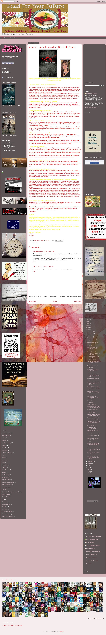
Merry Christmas (6, 494)
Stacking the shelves (7, 511)
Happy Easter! (5, 477)
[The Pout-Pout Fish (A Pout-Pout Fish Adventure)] (79, 606)
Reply (34, 262)
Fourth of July (5, 465)
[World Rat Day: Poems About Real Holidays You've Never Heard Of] (27, 616)
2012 (87, 327)
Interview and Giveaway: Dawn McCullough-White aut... (93, 339)
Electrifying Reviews (91, 557)
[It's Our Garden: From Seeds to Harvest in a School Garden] (21, 614)
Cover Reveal (5, 460)
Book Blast (4, 447)
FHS (3, 462)
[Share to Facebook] (61, 241)
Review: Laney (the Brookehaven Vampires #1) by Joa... (93, 353)
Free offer (4, 467)
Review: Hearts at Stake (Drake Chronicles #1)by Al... (93, 388)
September (90, 461)
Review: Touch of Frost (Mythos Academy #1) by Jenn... (93, 393)
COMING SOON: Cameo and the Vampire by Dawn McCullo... (93, 358)
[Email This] (56, 241)
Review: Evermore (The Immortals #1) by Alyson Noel (93, 449)
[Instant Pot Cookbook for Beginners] (34, 584)
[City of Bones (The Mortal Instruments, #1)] (53, 606)
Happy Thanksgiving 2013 (8, 482)
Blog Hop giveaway (6, 442)
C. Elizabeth (36, 267)
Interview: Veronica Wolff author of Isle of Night (93, 418)
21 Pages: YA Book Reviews (93, 536)
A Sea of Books (90, 542)
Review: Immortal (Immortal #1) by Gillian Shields (93, 397)
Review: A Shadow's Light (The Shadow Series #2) (93, 407)
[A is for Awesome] (82, 594)
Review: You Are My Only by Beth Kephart (93, 453)
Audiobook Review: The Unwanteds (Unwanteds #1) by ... (93, 375)
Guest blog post (5, 474)
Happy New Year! (6, 479)
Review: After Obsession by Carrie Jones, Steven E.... (93, 440)
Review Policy (13, 37)
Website (31, 234)
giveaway (4, 472)
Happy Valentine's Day (7, 484)
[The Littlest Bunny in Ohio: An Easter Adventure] (34, 589)
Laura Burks (36, 251)
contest (3, 457)
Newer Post (32, 301)
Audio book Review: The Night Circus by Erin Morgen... (93, 362)
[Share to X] (59, 241)
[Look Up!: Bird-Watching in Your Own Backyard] (24, 614)
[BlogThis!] (57, 241)
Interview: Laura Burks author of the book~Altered (92, 411)
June (89, 467)
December (90, 331)
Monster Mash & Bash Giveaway (92, 366)
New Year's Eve (5, 496)
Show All (102, 566)
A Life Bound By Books (92, 539)
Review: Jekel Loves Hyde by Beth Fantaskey (93, 415)
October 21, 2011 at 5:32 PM (46, 267)
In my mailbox (5, 487)
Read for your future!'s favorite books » (96, 618)
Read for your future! (91, 93)
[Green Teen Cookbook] (11, 596)
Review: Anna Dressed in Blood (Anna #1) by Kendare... (93, 371)
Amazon (31, 237)
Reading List (5, 501)
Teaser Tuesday (6, 514)
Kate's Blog (89, 564)
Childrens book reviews (7, 452)
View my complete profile (91, 107)
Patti (3, 499)
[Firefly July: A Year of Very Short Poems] (85, 596)
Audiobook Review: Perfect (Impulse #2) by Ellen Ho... (93, 422)
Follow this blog (94, 163)
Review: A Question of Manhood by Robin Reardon (92, 348)
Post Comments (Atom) (58, 306)
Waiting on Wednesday (7, 516)
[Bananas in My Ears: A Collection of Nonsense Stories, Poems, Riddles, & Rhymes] (14, 616)
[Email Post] (53, 240)
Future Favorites (6, 470)
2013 (87, 325)
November (90, 333)
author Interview (5, 435)
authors (3, 438)
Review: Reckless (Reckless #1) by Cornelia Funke (92, 427)
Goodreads (31, 235)
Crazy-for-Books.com (91, 554)
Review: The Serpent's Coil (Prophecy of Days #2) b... (93, 435)
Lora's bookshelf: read (8, 580)
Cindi (3, 455)
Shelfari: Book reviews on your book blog (12, 625)
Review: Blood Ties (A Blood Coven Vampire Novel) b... (93, 344)
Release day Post (6, 504)
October (90, 336)
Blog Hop (4, 440)
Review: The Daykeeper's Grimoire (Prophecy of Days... (93, 445)
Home (5, 37)
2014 (87, 323)
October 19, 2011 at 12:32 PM (46, 251)
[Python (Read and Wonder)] (30, 615)
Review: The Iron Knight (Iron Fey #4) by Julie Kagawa (93, 457)
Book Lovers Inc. (90, 548)
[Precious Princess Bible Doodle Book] (53, 611)
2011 (87, 330)
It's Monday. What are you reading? (10, 492)
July (89, 465)
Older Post (77, 301)
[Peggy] (79, 595)
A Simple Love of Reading (93, 545)
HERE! (11, 58)
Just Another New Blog (92, 560)
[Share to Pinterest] (62, 241)
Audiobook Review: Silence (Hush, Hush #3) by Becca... (93, 383)
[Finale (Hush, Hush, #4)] (95, 610)
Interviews (35, 243)
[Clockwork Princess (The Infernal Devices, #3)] (92, 610)
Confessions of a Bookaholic (93, 551)
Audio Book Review (6, 433)
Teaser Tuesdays (91, 404)
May (89, 469)
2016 (87, 319)
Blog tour (4, 445)
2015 (87, 321)
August (89, 463)
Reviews (4, 506)
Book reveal (5, 450)
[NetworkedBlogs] (94, 160)
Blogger (62, 631)
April (89, 471)
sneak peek (4, 509)
